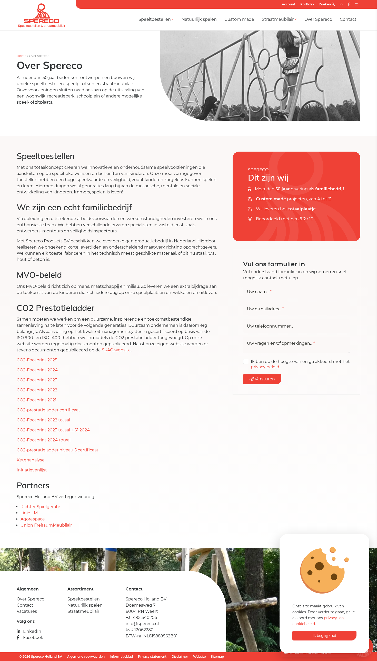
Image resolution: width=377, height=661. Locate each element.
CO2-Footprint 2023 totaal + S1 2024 (53, 430)
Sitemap (217, 656)
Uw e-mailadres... (265, 309)
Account (288, 4)
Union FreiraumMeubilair (46, 525)
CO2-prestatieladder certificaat (48, 410)
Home (21, 56)
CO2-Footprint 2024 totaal (44, 440)
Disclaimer (180, 656)
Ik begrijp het (324, 635)
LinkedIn (32, 631)
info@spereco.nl (142, 623)
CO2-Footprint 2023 (37, 380)
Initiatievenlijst (32, 470)
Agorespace (33, 519)
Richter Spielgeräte (41, 506)
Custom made (239, 19)
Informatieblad (121, 656)
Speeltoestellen (155, 19)
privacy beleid (265, 366)
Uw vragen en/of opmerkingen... (281, 343)
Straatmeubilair (278, 19)
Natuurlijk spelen (199, 19)
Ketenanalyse (31, 460)
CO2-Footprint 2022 (37, 390)
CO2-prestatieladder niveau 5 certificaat (57, 450)
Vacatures (27, 611)
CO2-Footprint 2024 (37, 370)
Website (199, 656)
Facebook (33, 637)
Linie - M (30, 512)
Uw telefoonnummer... (270, 326)
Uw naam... (259, 292)
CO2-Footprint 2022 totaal (43, 420)
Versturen (264, 379)
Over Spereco (318, 19)
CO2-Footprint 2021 (36, 400)
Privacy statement (152, 656)
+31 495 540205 (141, 617)
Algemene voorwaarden (86, 656)
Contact (348, 19)
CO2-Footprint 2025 (37, 360)
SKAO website (116, 350)
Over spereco (39, 56)
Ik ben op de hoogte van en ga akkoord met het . (300, 364)
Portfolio (307, 4)
